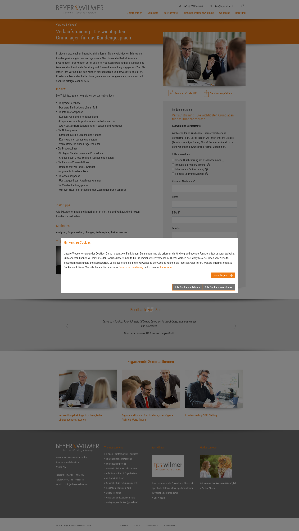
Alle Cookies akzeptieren (219, 287)
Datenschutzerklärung (131, 267)
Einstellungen (220, 275)
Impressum (166, 267)
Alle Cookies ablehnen (187, 287)
